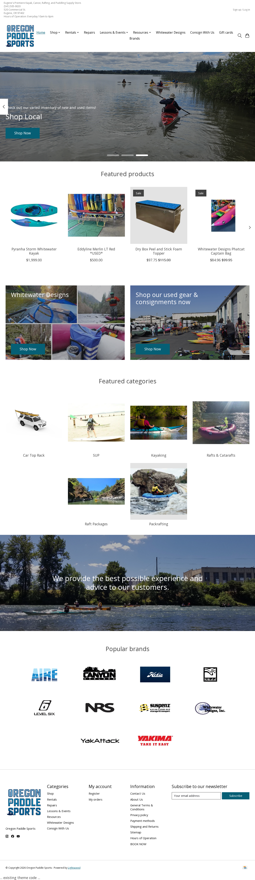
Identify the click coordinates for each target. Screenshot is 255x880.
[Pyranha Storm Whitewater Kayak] (34, 215)
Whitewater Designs (170, 32)
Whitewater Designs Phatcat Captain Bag (221, 251)
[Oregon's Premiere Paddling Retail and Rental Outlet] (20, 36)
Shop (50, 793)
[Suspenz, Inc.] (155, 708)
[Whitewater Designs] (210, 708)
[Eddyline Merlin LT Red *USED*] (96, 215)
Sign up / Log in (241, 9)
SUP (96, 455)
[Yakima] (155, 741)
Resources (54, 817)
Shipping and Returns (144, 826)
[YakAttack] (100, 741)
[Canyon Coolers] (100, 675)
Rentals (52, 799)
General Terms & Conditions (141, 807)
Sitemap (135, 832)
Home (40, 32)
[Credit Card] (244, 868)
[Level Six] (45, 708)
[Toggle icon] (239, 35)
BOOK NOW (138, 844)
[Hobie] (155, 675)
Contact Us (137, 793)
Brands (134, 38)
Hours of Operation (143, 838)
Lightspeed (74, 867)
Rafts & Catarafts (221, 455)
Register (94, 793)
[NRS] (100, 708)
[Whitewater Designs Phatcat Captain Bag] (221, 215)
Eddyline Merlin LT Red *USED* (96, 251)
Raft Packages (96, 524)
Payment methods (142, 821)
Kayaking (158, 455)
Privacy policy (139, 815)
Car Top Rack (34, 455)
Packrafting (158, 524)
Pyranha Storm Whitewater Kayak (33, 251)
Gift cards (226, 32)
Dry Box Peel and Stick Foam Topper (158, 251)
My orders (95, 799)
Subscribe (235, 796)
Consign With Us (202, 32)
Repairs (89, 32)
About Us (136, 799)
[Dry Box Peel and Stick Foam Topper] (158, 215)
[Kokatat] (210, 675)
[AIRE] (45, 675)
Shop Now (22, 133)
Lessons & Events (59, 811)
